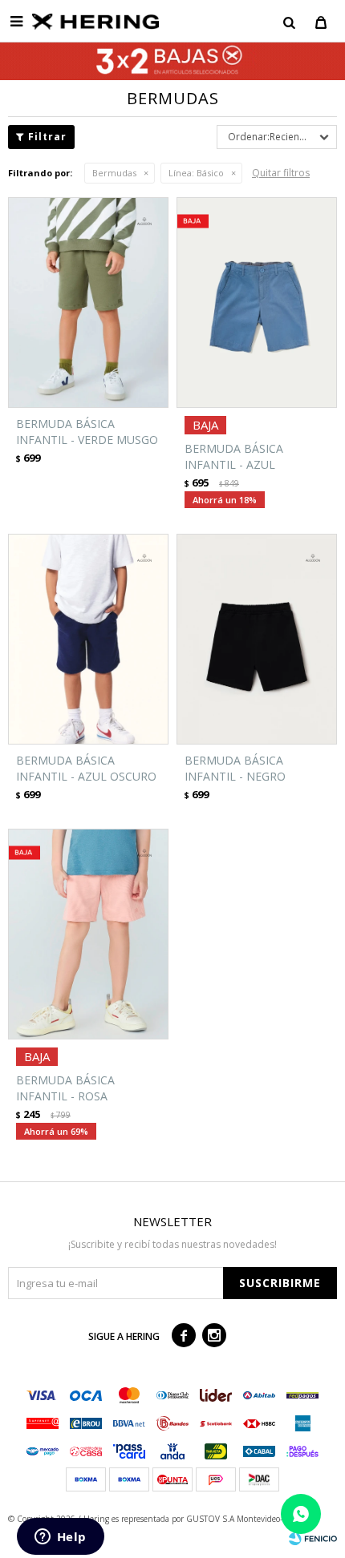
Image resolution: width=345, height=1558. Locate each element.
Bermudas (114, 173)
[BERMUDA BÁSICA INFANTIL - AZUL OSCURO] (88, 639)
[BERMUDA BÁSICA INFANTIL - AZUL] (257, 302)
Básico (196, 173)
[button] (289, 22)
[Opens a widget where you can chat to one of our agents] (60, 1538)
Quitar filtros (281, 173)
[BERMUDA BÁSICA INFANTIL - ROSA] (88, 934)
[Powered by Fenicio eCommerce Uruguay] (313, 1538)
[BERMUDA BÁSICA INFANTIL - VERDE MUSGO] (88, 302)
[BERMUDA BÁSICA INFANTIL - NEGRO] (257, 639)
